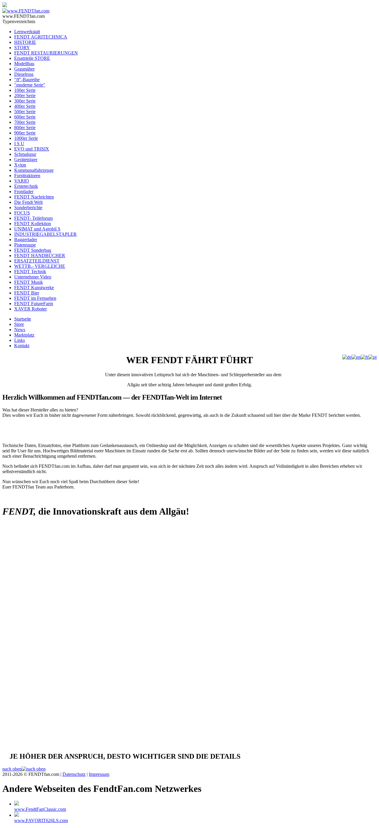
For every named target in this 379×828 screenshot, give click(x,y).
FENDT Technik (30, 271)
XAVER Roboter (30, 308)
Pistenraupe (25, 244)
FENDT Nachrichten (34, 196)
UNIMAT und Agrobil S (37, 228)
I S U (19, 143)
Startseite (22, 318)
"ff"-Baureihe (27, 79)
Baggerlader (25, 239)
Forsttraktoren (27, 175)
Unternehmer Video (32, 276)
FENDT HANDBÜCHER (39, 255)
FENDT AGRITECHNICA (40, 36)
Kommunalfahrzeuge (34, 170)
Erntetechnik (26, 186)
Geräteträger (25, 159)
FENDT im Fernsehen (35, 298)
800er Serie (25, 127)
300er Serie (25, 100)
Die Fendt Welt (28, 202)
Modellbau (24, 63)
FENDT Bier (26, 292)
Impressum (99, 774)
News (19, 329)
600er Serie (25, 116)
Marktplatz (24, 334)
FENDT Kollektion (32, 223)
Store (19, 324)
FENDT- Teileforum (33, 218)
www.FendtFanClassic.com (40, 809)
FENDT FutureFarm (33, 303)
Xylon (20, 164)
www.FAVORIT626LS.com (41, 820)
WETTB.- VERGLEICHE (39, 266)
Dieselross (23, 74)
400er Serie (25, 106)
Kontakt (21, 345)
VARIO (21, 180)
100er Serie (25, 90)
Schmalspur (25, 154)
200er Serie (25, 95)
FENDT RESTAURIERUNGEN (46, 52)
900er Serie (25, 132)
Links (19, 340)
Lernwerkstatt (27, 31)
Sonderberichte (28, 207)
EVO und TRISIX (31, 148)
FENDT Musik (28, 282)
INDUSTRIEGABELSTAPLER (45, 234)
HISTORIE (25, 42)
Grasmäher (24, 68)
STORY (22, 47)
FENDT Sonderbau (32, 250)
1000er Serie (26, 138)
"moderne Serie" (29, 84)
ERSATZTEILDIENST (37, 260)
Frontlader (23, 191)
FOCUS (22, 212)
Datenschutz (74, 774)
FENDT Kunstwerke (34, 287)
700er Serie (25, 122)
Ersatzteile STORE (32, 58)
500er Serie (25, 111)
